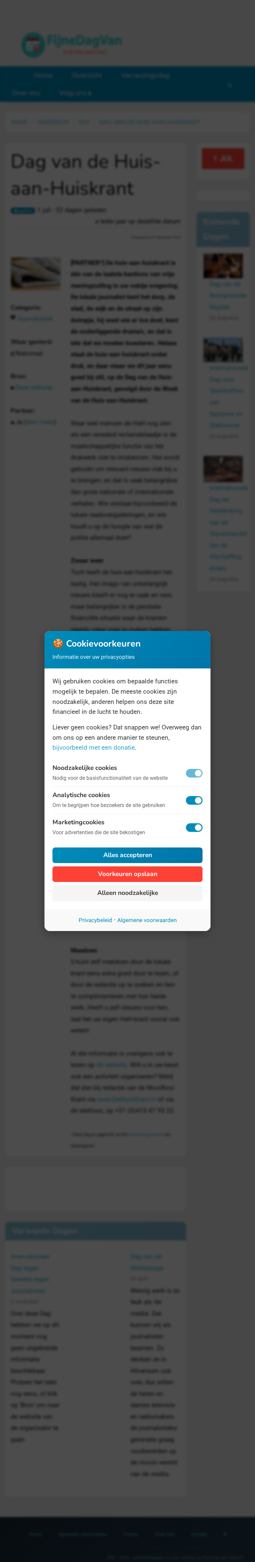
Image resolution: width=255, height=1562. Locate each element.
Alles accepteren (127, 855)
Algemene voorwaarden (147, 920)
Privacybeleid (95, 920)
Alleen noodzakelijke (127, 893)
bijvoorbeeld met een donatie (93, 747)
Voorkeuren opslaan (127, 874)
